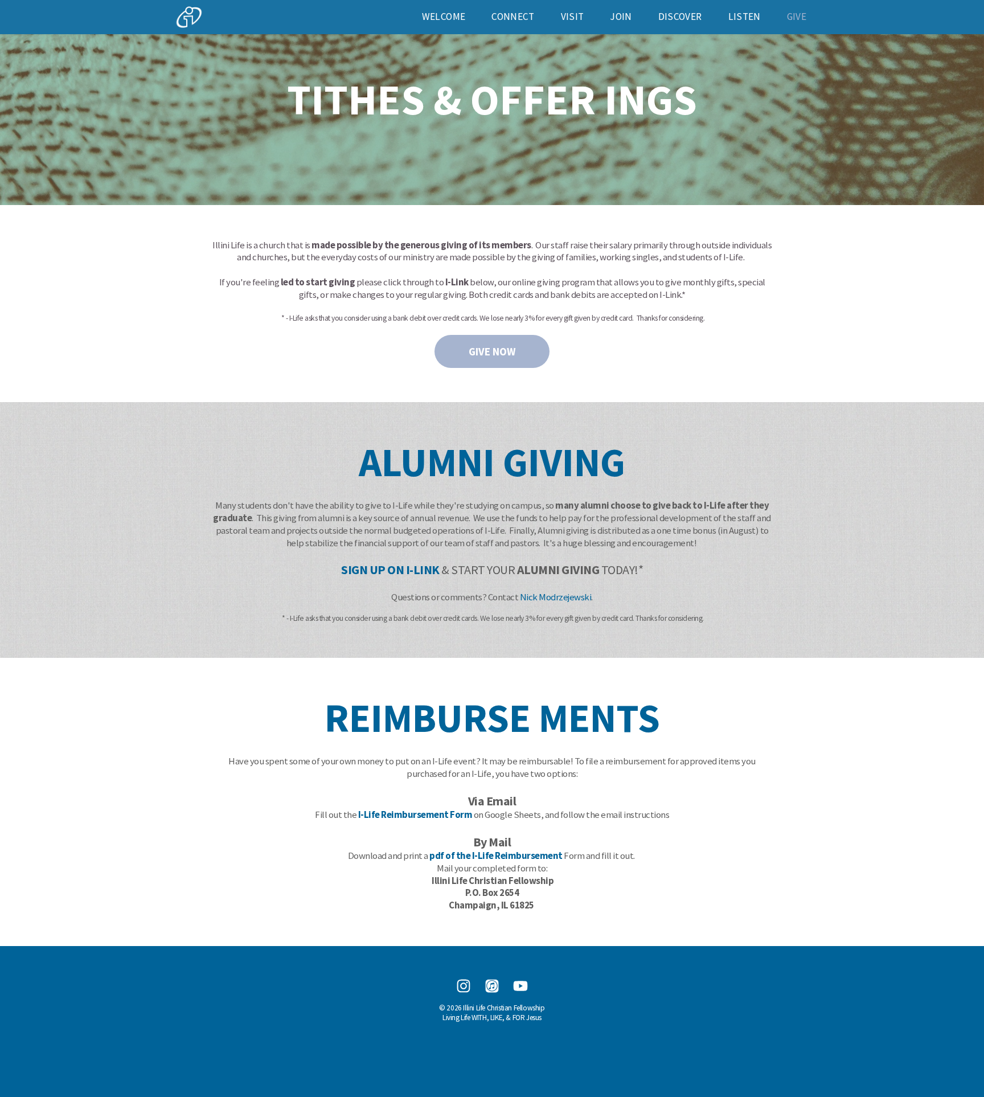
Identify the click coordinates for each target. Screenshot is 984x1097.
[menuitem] (443, 16)
